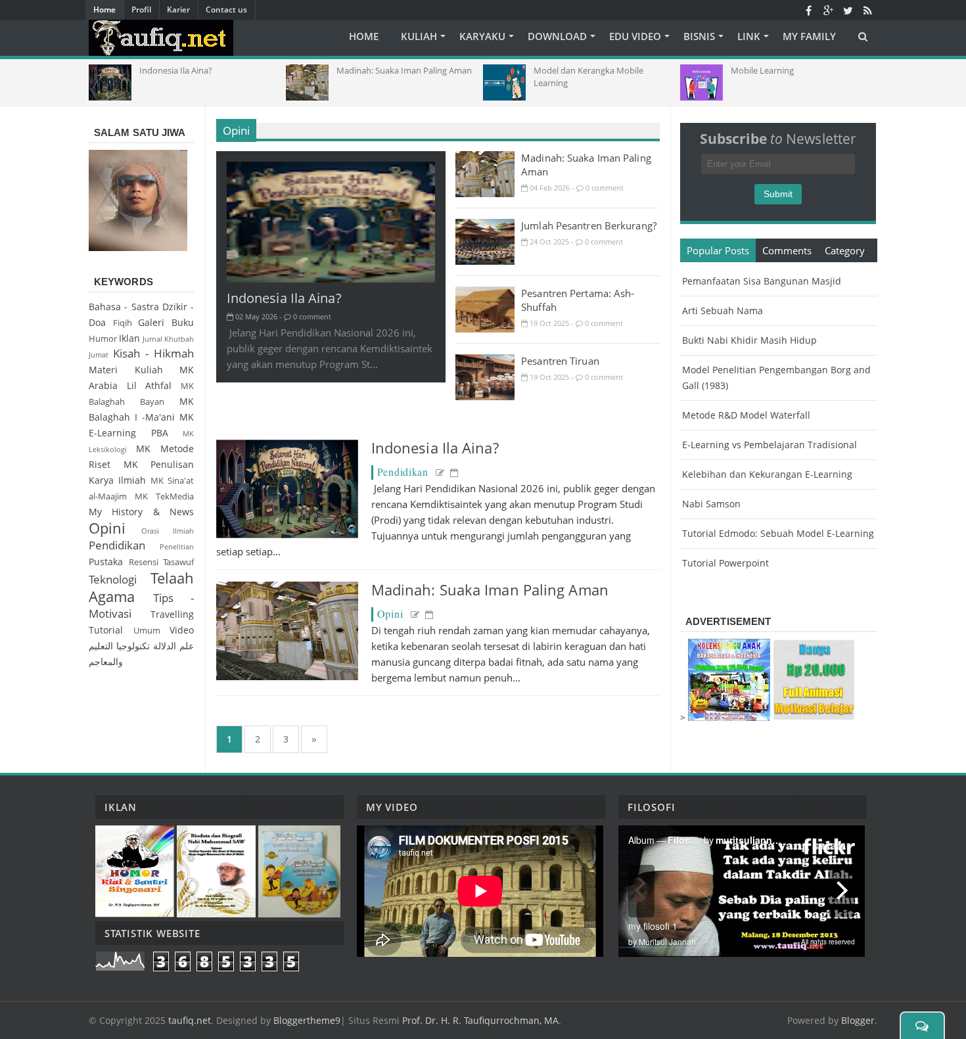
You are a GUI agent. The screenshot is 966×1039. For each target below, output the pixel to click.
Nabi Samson (711, 503)
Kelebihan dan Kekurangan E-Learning (767, 474)
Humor (103, 338)
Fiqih (122, 323)
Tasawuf (178, 562)
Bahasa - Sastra (124, 306)
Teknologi (113, 579)
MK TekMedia (164, 496)
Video (182, 630)
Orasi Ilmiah (167, 531)
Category (845, 250)
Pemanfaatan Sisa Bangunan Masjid (761, 281)
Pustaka (106, 561)
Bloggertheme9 (306, 1020)
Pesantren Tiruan (560, 360)
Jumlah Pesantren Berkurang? (588, 225)
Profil (141, 9)
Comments (787, 250)
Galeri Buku (166, 322)
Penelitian (177, 546)
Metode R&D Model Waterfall (746, 415)
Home (104, 9)
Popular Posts (718, 250)
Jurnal (152, 339)
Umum (146, 630)
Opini (236, 130)
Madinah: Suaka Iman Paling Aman (490, 589)
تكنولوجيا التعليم (119, 645)
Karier (178, 9)
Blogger (858, 1020)
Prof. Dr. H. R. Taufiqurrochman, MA (480, 1020)
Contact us (226, 9)
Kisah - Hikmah (153, 353)
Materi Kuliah (126, 369)
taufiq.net (189, 1020)
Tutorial (106, 630)
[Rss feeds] (867, 10)
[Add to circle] (828, 10)
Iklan (129, 338)
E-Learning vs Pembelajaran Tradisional (769, 444)
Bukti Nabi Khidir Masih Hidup (749, 340)
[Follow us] (848, 10)
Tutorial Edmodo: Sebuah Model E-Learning (778, 533)
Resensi (143, 562)
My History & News (141, 511)
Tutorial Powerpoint (725, 563)
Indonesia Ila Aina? (284, 298)
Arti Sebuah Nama (722, 310)
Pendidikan (402, 471)
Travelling (172, 614)
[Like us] (808, 10)
